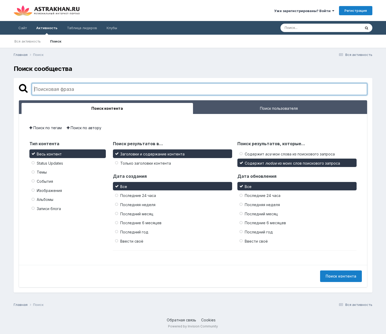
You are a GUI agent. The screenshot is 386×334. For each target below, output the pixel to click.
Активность (47, 28)
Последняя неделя (137, 204)
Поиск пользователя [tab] (279, 108)
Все (123, 186)
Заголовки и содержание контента (152, 154)
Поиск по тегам (47, 128)
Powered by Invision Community (193, 326)
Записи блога (49, 208)
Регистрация (356, 10)
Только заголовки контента (145, 163)
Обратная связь (181, 320)
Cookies (208, 320)
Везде (349, 28)
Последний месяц (136, 213)
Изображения (49, 190)
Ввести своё (131, 241)
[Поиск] (366, 28)
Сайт (22, 28)
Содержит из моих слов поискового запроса (292, 163)
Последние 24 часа (138, 195)
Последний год (134, 232)
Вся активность (27, 41)
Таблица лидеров (82, 28)
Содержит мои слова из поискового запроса (290, 154)
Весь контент (49, 154)
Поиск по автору (85, 128)
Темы (42, 172)
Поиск (55, 41)
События (45, 181)
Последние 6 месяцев (140, 223)
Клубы (112, 28)
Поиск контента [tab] (107, 108)
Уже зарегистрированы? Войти (303, 11)
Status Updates (50, 163)
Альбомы (45, 199)
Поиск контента (341, 276)
